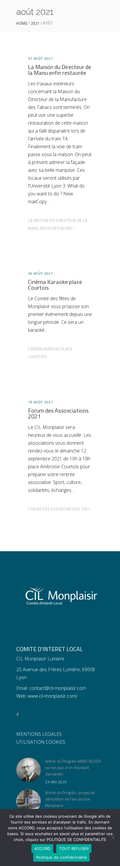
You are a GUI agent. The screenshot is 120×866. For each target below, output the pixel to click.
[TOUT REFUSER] (113, 837)
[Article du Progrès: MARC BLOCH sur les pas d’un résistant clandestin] (28, 770)
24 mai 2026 (56, 782)
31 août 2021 (40, 58)
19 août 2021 (40, 402)
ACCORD (42, 848)
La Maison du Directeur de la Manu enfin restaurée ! (57, 224)
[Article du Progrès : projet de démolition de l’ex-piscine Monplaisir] (28, 801)
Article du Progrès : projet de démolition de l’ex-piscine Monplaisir (70, 798)
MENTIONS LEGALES (39, 734)
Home (21, 23)
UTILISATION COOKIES (40, 742)
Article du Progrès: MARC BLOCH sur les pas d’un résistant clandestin (73, 767)
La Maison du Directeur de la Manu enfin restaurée (59, 69)
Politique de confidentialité (61, 857)
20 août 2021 (40, 273)
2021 (35, 23)
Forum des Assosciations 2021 (58, 413)
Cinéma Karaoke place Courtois (55, 284)
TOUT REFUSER (74, 848)
